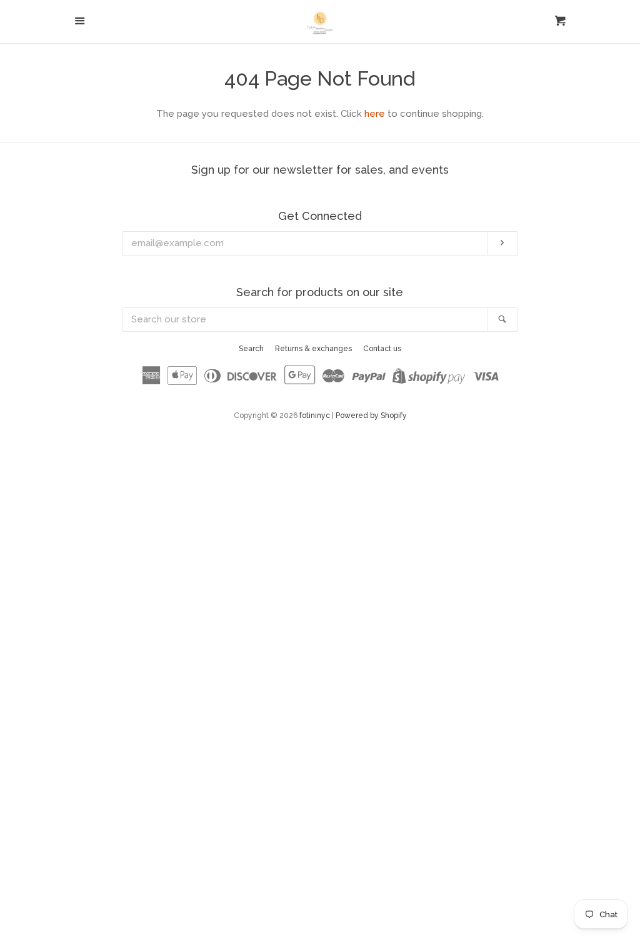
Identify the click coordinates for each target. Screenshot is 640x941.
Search (251, 348)
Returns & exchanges (313, 348)
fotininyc (314, 415)
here (374, 113)
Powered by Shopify (371, 415)
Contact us (382, 348)
